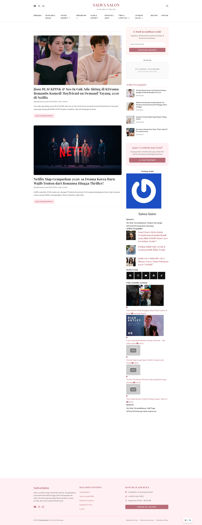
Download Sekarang (147, 50)
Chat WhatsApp (148, 160)
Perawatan (81, 15)
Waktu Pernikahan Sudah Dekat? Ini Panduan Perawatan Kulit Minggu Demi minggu (151, 104)
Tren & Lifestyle (123, 16)
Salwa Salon (106, 4)
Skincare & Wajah (50, 16)
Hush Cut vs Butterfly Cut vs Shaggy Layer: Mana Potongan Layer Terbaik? (153, 261)
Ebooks (154, 15)
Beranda (38, 15)
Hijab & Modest (94, 16)
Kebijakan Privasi (85, 505)
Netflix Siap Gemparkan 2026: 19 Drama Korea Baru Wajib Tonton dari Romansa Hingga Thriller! (74, 181)
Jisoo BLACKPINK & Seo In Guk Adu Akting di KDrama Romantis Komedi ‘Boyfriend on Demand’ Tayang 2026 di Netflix (76, 93)
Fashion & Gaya (109, 16)
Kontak (164, 15)
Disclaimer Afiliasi (162, 520)
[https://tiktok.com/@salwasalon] (161, 275)
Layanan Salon (139, 16)
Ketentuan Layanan (86, 500)
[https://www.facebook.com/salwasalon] (130, 275)
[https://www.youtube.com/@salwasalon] (146, 275)
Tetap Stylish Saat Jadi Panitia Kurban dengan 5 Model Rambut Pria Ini (151, 91)
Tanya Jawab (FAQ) (86, 496)
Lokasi (81, 509)
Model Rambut (64, 16)
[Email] (43, 6)
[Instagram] (39, 6)
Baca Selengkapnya (44, 116)
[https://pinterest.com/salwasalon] (153, 275)
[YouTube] (35, 6)
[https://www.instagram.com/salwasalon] (138, 275)
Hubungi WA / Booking (147, 507)
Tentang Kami (84, 492)
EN (190, 520)
